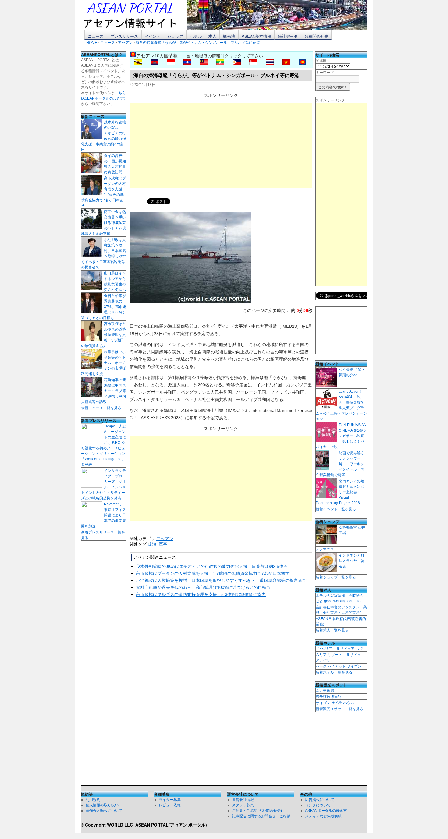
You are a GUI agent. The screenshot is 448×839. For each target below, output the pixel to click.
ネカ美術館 (325, 691)
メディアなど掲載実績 (323, 816)
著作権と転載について (104, 811)
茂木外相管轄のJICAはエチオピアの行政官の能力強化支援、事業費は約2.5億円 (212, 566)
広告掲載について (319, 800)
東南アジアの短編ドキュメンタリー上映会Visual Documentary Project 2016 (340, 492)
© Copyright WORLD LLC (108, 825)
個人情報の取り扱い (102, 805)
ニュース (96, 36)
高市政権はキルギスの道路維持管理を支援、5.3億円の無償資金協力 (201, 594)
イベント (153, 36)
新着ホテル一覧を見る (334, 672)
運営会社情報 (243, 800)
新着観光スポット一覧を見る (339, 709)
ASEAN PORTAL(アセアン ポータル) (171, 825)
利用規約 (93, 800)
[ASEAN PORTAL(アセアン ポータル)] (134, 15)
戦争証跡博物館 (328, 697)
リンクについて (318, 805)
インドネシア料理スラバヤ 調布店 (351, 560)
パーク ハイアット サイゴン (338, 666)
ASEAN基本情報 (256, 36)
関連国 (321, 60)
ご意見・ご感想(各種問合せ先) (257, 811)
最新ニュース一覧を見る (101, 408)
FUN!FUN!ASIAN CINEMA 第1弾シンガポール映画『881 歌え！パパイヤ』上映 (341, 436)
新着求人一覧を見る (332, 630)
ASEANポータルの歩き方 (326, 811)
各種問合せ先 (316, 36)
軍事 (163, 544)
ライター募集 (170, 800)
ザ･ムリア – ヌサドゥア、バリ (340, 648)
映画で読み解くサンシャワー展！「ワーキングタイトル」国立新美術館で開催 (340, 464)
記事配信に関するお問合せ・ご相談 (261, 816)
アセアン (164, 538)
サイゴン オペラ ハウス (335, 703)
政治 (152, 544)
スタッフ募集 (243, 805)
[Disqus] (221, 698)
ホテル (196, 36)
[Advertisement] (221, 145)
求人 (212, 36)
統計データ (288, 36)
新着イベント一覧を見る (336, 509)
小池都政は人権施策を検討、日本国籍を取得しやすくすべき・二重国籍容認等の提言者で (221, 580)
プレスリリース (124, 36)
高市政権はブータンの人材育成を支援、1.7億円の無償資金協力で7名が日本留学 (213, 573)
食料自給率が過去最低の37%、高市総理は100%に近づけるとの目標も (203, 587)
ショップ (175, 36)
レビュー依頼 (170, 805)
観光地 (229, 36)
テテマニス (325, 549)
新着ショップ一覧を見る (336, 577)
